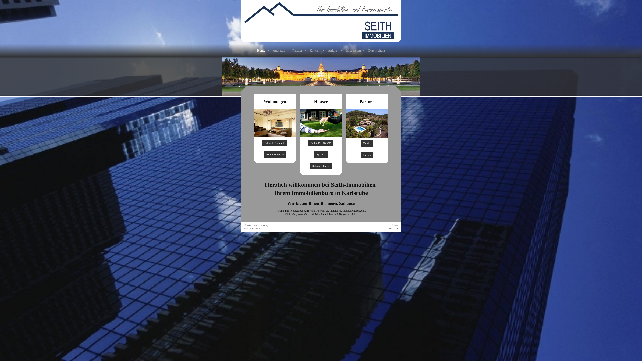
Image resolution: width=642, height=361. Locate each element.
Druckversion (253, 225)
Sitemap (264, 225)
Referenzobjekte (275, 154)
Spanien (321, 154)
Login (395, 225)
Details (367, 143)
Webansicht (392, 228)
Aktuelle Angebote (275, 143)
